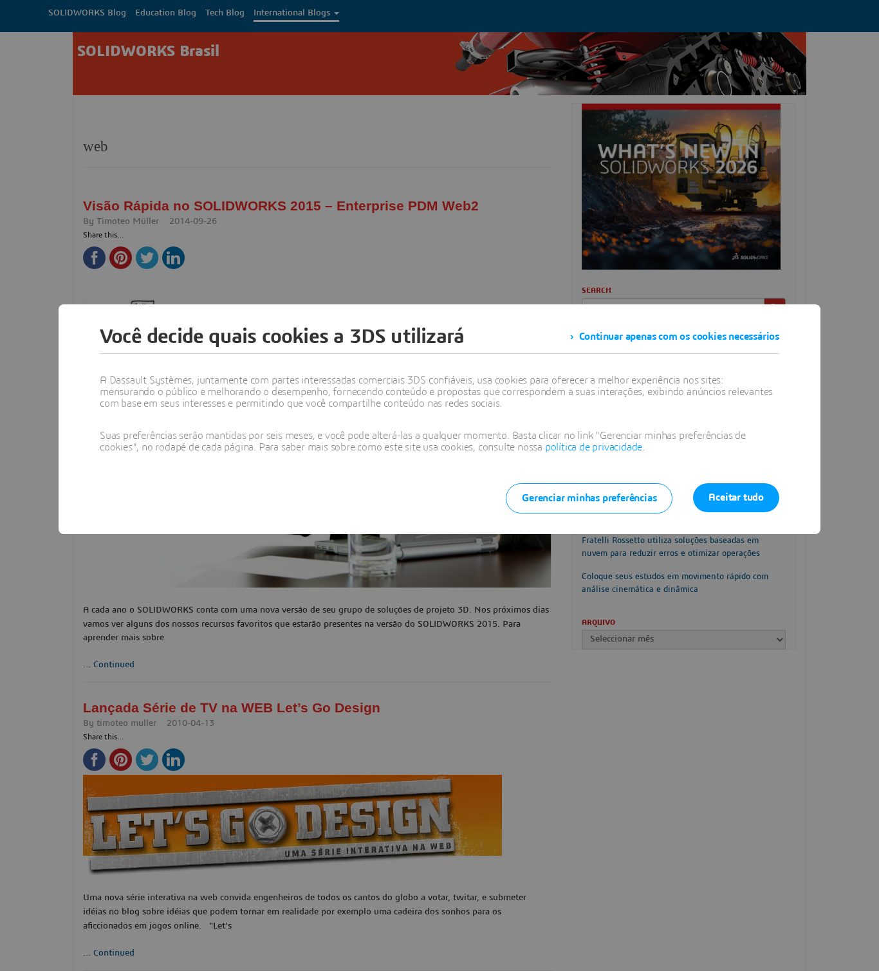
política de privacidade (593, 447)
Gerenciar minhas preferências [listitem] (589, 498)
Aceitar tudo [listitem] (736, 497)
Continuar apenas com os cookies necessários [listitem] (679, 336)
